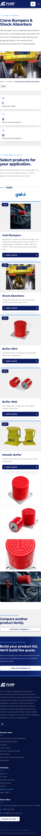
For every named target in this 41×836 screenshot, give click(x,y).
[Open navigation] (38, 4)
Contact (3, 786)
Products (9, 81)
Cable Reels (4, 760)
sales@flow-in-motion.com (13, 813)
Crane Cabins (4, 754)
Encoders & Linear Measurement (12, 757)
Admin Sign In (5, 792)
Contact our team (8, 819)
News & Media (5, 783)
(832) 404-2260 (8, 809)
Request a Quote (6, 789)
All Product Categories (19, 629)
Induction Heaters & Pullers (10, 751)
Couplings (3, 745)
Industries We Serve (7, 780)
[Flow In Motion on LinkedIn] (2, 724)
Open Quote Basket (19, 668)
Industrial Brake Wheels (8, 742)
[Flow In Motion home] (9, 3)
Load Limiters (5, 748)
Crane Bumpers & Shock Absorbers (13, 738)
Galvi (3, 86)
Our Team (3, 777)
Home (2, 81)
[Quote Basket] (33, 4)
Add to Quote (11, 255)
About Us (3, 774)
